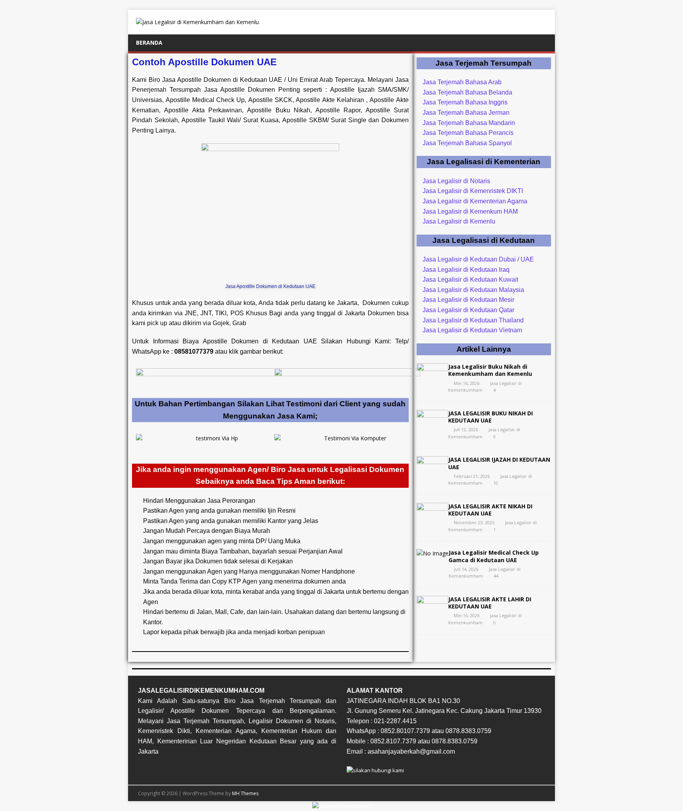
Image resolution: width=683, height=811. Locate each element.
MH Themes (245, 793)
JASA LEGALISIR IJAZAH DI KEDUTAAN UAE (499, 463)
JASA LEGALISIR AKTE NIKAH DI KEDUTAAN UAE (490, 509)
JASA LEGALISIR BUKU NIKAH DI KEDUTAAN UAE (490, 416)
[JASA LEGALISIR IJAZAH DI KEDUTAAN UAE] (432, 475)
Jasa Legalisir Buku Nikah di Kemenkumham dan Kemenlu (490, 370)
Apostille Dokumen (231, 341)
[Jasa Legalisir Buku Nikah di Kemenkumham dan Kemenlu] (432, 382)
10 (495, 483)
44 (496, 576)
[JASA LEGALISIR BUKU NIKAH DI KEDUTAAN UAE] (432, 428)
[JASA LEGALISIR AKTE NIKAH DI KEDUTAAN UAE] (432, 522)
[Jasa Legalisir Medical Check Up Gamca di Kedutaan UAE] (433, 553)
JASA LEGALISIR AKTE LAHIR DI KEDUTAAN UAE (489, 602)
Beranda (149, 42)
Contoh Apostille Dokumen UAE (204, 62)
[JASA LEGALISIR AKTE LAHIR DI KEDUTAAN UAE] (432, 615)
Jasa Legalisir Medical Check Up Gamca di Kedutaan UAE (494, 556)
